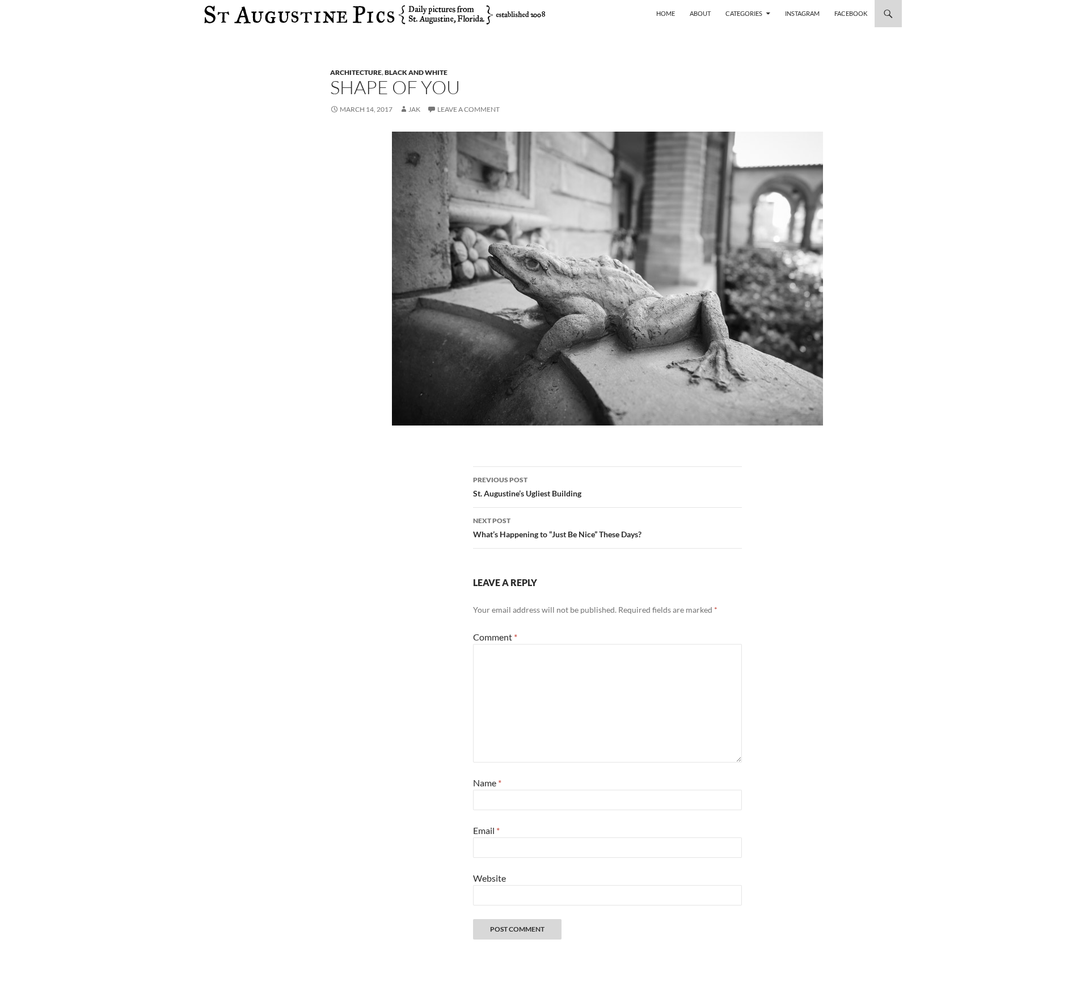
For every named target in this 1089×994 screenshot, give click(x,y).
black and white (416, 72)
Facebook (850, 13)
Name (487, 782)
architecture (356, 72)
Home (665, 13)
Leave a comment (468, 109)
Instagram (802, 13)
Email (486, 830)
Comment (495, 636)
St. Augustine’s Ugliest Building (527, 486)
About (700, 13)
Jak (414, 109)
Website (489, 878)
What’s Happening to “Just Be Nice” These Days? (557, 527)
